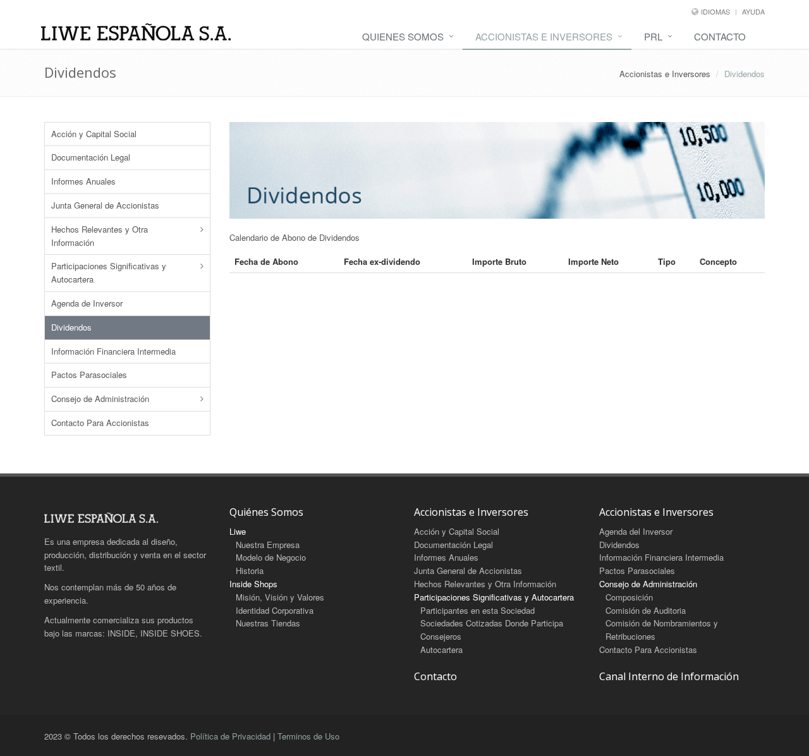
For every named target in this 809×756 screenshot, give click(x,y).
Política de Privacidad (230, 736)
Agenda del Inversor (635, 531)
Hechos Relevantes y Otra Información (99, 235)
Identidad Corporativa (274, 610)
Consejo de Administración (100, 399)
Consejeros (440, 636)
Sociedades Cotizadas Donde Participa (491, 623)
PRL (653, 36)
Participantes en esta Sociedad (477, 610)
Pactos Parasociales (89, 375)
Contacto (720, 36)
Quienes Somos (403, 36)
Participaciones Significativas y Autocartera (108, 272)
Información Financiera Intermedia (113, 351)
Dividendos (71, 327)
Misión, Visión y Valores (280, 597)
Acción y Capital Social (94, 134)
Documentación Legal (90, 157)
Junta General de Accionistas (105, 205)
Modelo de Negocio (271, 557)
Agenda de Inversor (87, 303)
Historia (250, 570)
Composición (629, 597)
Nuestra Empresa (268, 545)
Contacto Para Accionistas (100, 423)
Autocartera (441, 649)
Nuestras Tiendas (268, 623)
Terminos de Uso (308, 736)
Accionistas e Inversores (543, 36)
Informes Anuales (83, 181)
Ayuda (753, 11)
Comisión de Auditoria (645, 610)
